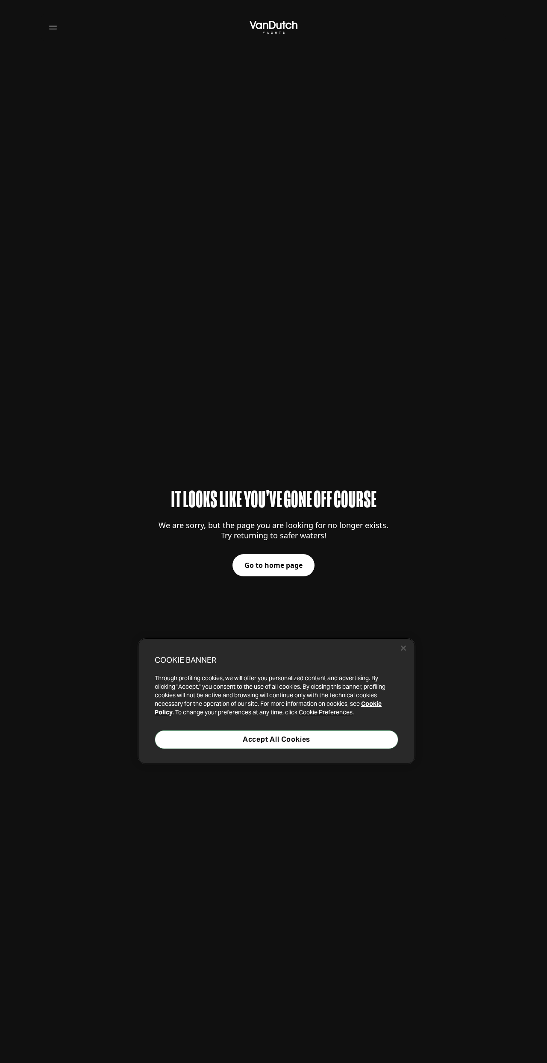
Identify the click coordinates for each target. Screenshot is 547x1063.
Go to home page (273, 565)
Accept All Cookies (276, 739)
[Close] (403, 648)
